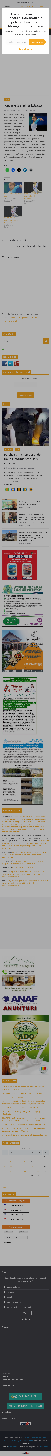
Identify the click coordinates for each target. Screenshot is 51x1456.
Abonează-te (37, 42)
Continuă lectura (25, 49)
